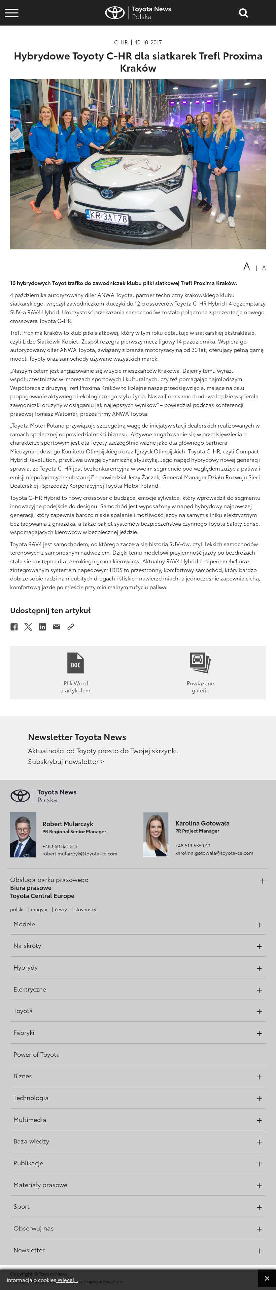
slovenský (85, 909)
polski (17, 909)
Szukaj (11, 50)
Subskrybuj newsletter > (66, 761)
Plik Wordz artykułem (76, 686)
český (61, 909)
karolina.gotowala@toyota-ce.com (214, 852)
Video (11, 32)
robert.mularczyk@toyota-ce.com (79, 853)
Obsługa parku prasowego (49, 879)
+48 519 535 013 (192, 845)
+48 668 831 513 (59, 846)
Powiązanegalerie (200, 686)
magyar (39, 909)
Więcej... (67, 1279)
